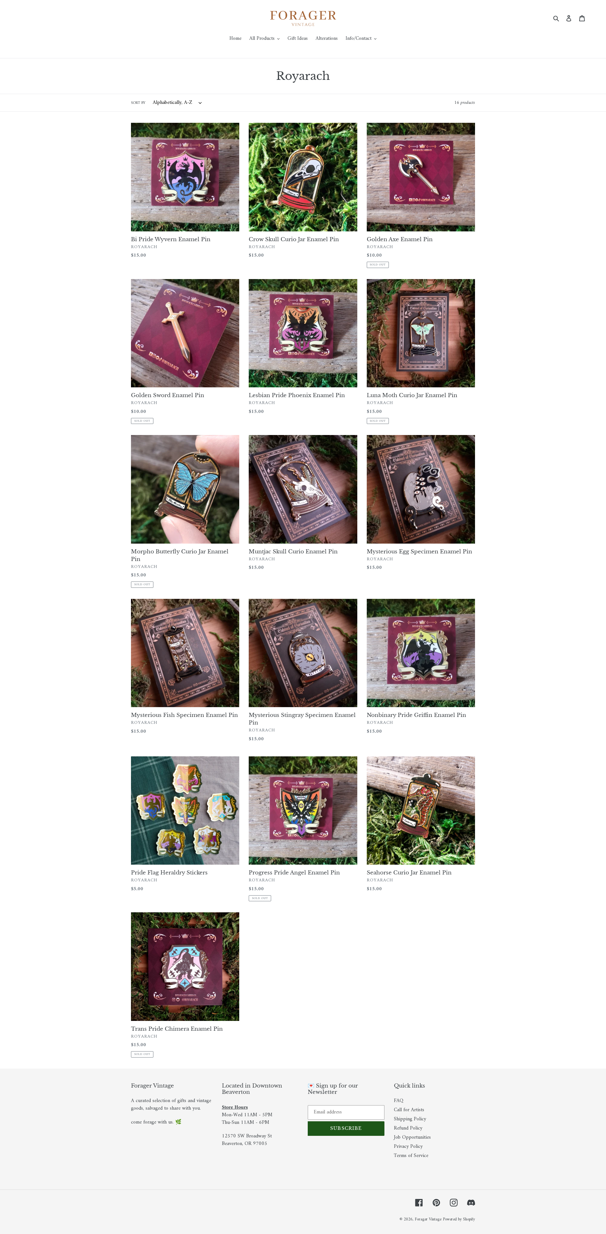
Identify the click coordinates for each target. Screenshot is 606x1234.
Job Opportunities (412, 1137)
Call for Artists (409, 1110)
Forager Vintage (428, 1219)
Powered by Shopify (459, 1219)
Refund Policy (408, 1128)
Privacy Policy (408, 1146)
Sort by (138, 103)
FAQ (398, 1100)
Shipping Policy (410, 1119)
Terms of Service (411, 1155)
